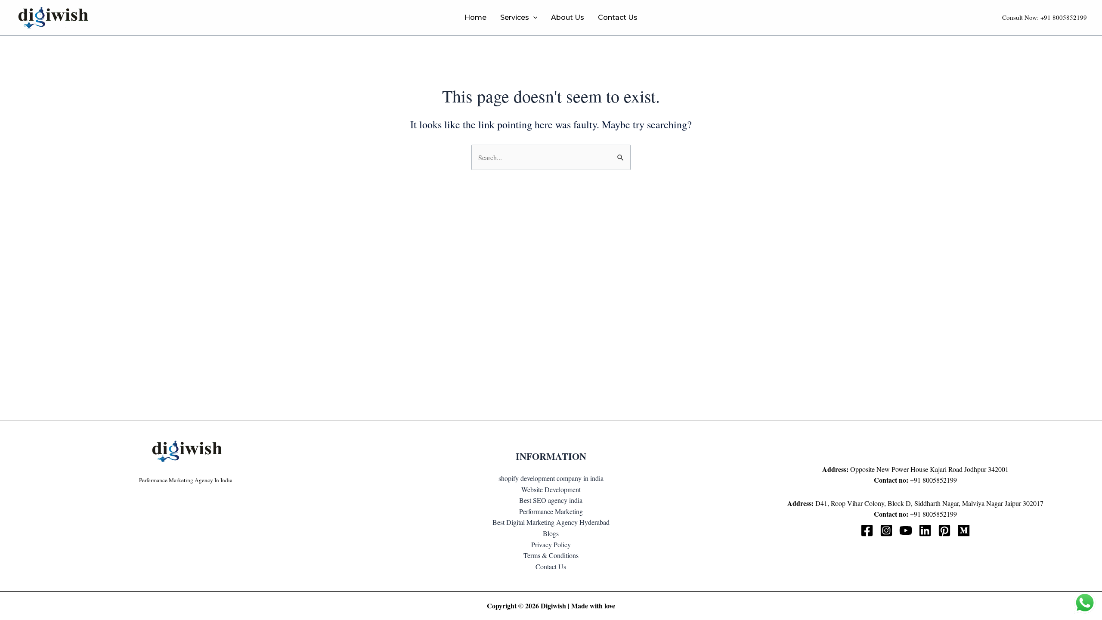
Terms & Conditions (551, 555)
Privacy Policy (551, 544)
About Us (567, 17)
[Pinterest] (944, 530)
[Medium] (963, 530)
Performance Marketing (551, 511)
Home (475, 17)
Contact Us (618, 17)
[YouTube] (905, 530)
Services (514, 17)
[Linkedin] (925, 530)
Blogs (551, 533)
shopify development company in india (551, 478)
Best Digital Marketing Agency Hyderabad (551, 522)
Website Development (551, 489)
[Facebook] (867, 530)
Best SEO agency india (550, 500)
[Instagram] (886, 530)
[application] (533, 17)
